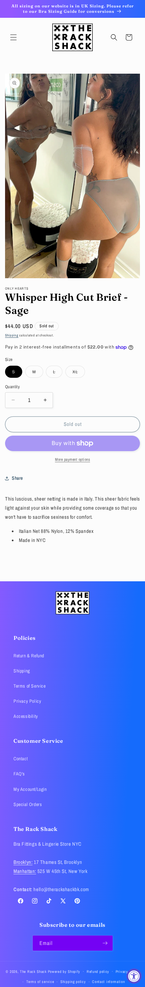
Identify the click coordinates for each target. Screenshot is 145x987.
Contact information (108, 981)
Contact (20, 759)
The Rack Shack (33, 971)
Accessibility (25, 716)
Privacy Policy (27, 701)
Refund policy (98, 971)
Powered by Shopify (64, 971)
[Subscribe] (105, 943)
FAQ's (19, 774)
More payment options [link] (72, 459)
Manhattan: (24, 871)
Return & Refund (28, 656)
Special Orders (27, 804)
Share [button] (17, 478)
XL (78, 373)
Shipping (12, 335)
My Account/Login (30, 789)
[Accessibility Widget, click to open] (134, 976)
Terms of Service (29, 686)
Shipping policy (73, 981)
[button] (13, 37)
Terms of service (40, 981)
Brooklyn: (22, 862)
